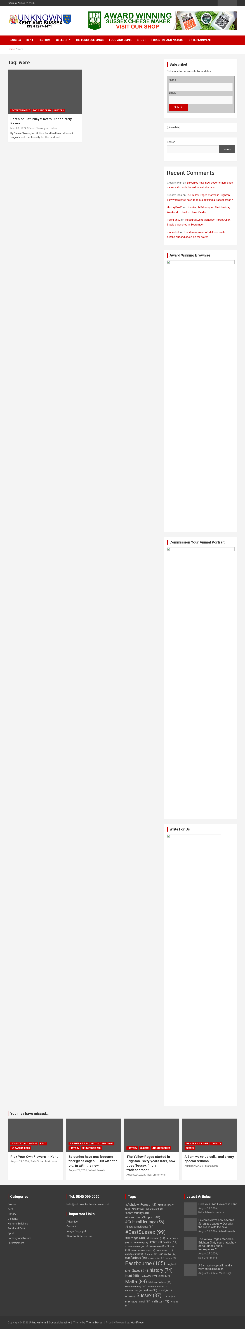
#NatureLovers (163, 1242)
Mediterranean (158, 1286)
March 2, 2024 (18, 128)
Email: (172, 92)
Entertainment (200, 40)
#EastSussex (145, 1232)
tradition (131, 1302)
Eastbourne (145, 1263)
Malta (136, 1281)
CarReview (167, 1254)
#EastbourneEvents (139, 1226)
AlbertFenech (165, 1250)
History (45, 40)
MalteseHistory (135, 1286)
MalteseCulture (160, 1282)
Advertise (72, 1221)
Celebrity (63, 40)
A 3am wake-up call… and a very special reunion (215, 1267)
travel (144, 1301)
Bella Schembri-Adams (44, 1161)
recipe (130, 1296)
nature (150, 1290)
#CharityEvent (154, 1209)
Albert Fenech (97, 1170)
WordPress (137, 1322)
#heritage (135, 1238)
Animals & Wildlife (197, 1143)
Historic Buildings (90, 40)
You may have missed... (29, 1113)
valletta (160, 1301)
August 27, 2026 (135, 1174)
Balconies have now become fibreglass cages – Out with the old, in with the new (93, 1161)
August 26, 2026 (194, 1165)
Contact (71, 1226)
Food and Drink (120, 40)
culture (171, 1258)
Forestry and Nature (167, 40)
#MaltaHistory (139, 1242)
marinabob (173, 232)
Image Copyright (76, 1231)
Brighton (151, 1254)
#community (137, 1213)
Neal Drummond (156, 1174)
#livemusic (156, 1238)
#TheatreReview (135, 1246)
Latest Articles (199, 1196)
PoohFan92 (173, 219)
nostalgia (166, 1290)
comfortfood (136, 1257)
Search (171, 142)
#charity (137, 1209)
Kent (29, 40)
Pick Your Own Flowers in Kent (34, 1157)
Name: (172, 79)
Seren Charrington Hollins (43, 128)
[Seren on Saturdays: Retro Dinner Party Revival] (45, 91)
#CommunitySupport (142, 1217)
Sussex (15, 40)
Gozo (139, 1270)
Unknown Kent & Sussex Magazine (49, 1322)
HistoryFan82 (175, 207)
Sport (141, 40)
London (146, 1276)
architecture (134, 1253)
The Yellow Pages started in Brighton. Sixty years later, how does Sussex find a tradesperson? (150, 1163)
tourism (169, 1296)
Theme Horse (94, 1322)
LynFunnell (161, 1276)
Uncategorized (20, 1148)
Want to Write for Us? (79, 1236)
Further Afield (79, 1143)
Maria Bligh (211, 1165)
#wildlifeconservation (143, 1250)
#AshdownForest (140, 1204)
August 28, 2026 (78, 1170)
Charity (216, 1143)
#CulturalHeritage (144, 1222)
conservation (156, 1258)
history (161, 1270)
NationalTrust (134, 1290)
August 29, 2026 (19, 1161)
